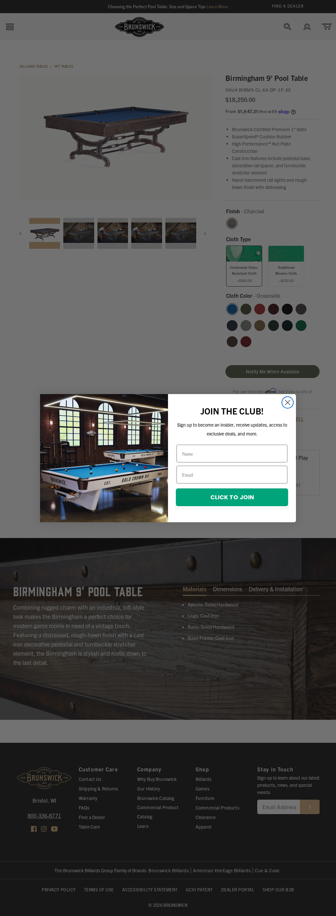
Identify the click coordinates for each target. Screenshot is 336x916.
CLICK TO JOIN (232, 497)
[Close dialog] (287, 402)
